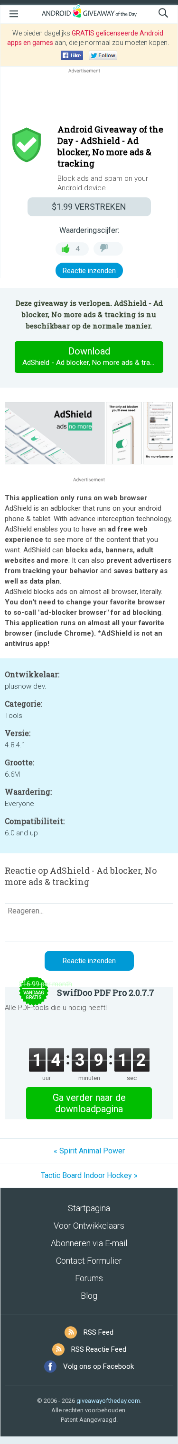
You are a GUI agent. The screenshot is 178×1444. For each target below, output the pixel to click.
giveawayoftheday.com (108, 1400)
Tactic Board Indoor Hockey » (89, 1175)
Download (92, 356)
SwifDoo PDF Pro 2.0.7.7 (105, 992)
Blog (89, 1296)
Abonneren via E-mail (89, 1243)
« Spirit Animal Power (89, 1150)
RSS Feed (98, 1332)
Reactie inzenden (89, 270)
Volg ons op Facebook (98, 1366)
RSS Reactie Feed (98, 1349)
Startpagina (89, 1208)
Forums (89, 1278)
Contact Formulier (89, 1261)
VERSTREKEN (89, 207)
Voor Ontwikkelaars (89, 1226)
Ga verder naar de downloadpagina (89, 1103)
